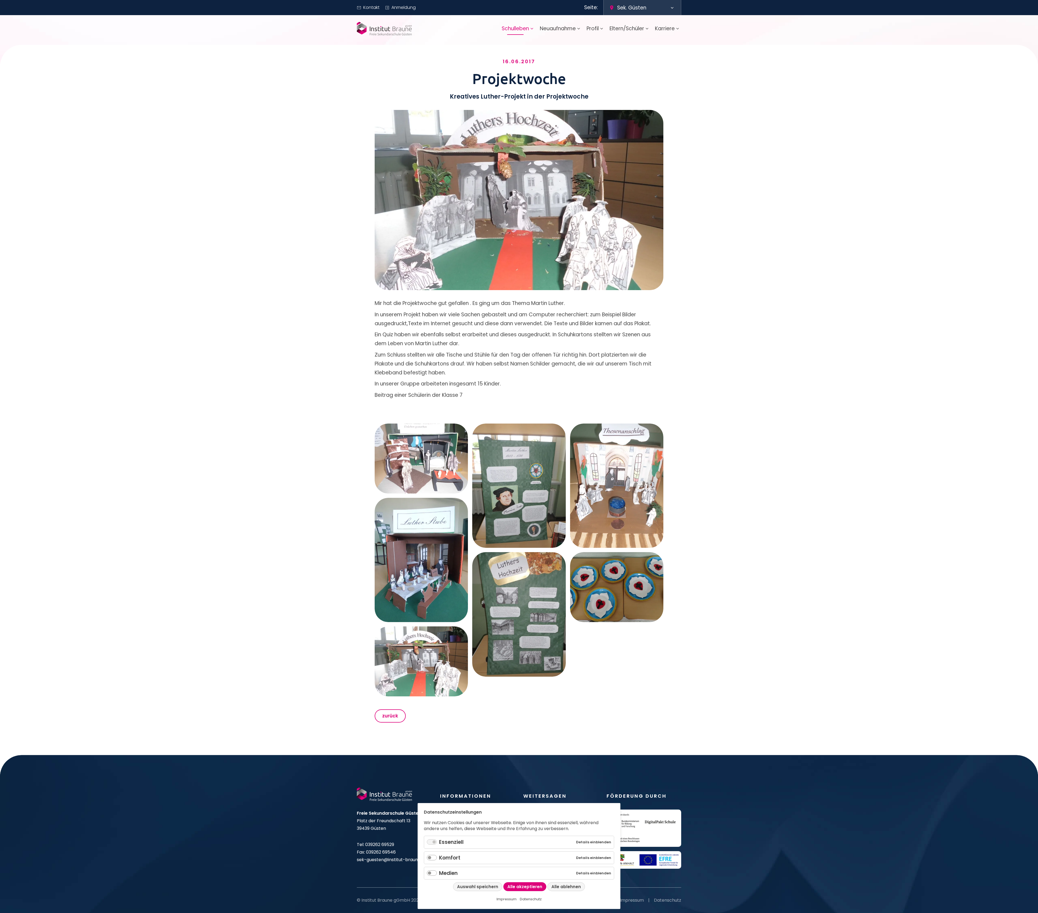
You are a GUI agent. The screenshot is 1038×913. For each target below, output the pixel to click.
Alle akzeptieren (524, 886)
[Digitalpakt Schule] (644, 828)
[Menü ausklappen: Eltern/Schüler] (647, 28)
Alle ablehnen (566, 886)
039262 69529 (379, 844)
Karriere (665, 28)
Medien (448, 873)
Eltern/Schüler (627, 28)
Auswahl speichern (477, 886)
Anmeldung (403, 7)
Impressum (632, 900)
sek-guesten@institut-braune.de (392, 860)
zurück (390, 716)
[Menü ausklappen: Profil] (601, 28)
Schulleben (515, 28)
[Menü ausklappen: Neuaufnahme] (578, 28)
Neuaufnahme (558, 28)
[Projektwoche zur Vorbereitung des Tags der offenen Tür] (421, 459)
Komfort (449, 857)
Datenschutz (667, 900)
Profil (593, 28)
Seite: (591, 7)
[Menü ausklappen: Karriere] (677, 28)
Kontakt (371, 7)
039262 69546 (381, 852)
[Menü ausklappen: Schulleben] (532, 28)
